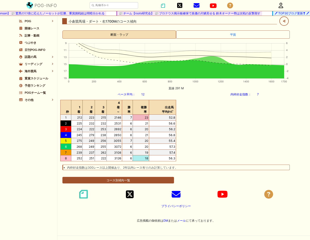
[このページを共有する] (284, 21)
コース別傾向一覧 (118, 180)
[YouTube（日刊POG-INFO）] (213, 5)
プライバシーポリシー (176, 206)
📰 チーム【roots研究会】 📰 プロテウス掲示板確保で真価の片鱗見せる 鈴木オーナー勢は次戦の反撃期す (187, 13)
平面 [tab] (233, 34)
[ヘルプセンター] (230, 6)
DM (165, 220)
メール (181, 220)
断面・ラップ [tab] (119, 34)
